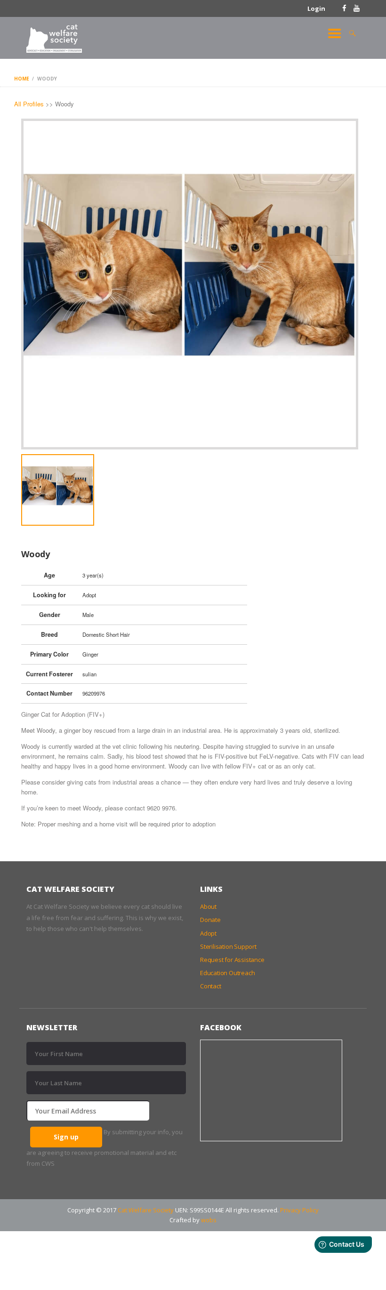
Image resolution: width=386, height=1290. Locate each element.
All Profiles (29, 103)
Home (21, 78)
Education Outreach (227, 973)
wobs (209, 1220)
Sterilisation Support (228, 946)
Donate (210, 919)
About (208, 906)
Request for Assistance (232, 959)
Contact (210, 986)
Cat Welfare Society (146, 1210)
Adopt (208, 933)
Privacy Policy (299, 1210)
